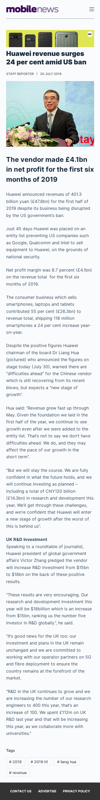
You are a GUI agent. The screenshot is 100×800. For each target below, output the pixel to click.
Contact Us (20, 791)
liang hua (66, 761)
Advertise (47, 791)
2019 (15, 761)
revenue (18, 772)
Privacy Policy (76, 791)
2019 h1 (39, 761)
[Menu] (91, 9)
